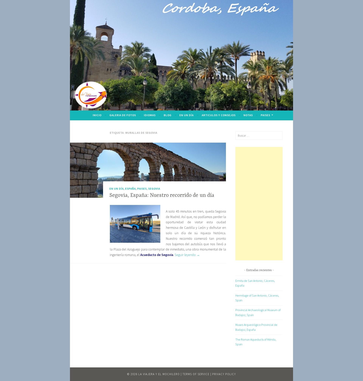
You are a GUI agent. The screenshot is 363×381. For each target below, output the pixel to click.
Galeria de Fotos (122, 115)
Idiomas (150, 115)
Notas (248, 115)
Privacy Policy (224, 374)
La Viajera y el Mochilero (159, 374)
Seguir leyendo (187, 255)
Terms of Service (196, 374)
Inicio (97, 115)
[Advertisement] (259, 203)
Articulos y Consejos (219, 115)
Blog (167, 115)
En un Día (186, 115)
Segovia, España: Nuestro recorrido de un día (161, 195)
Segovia (154, 188)
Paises (265, 115)
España (130, 188)
